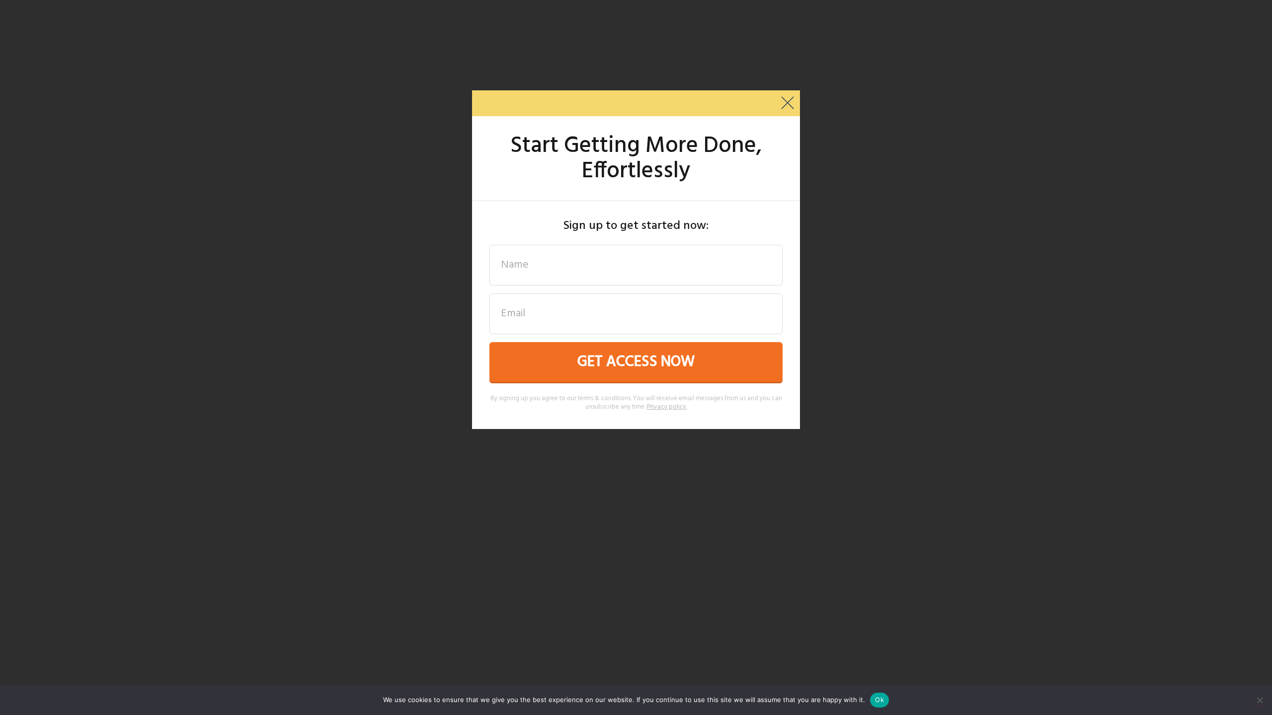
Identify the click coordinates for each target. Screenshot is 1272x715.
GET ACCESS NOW (636, 362)
